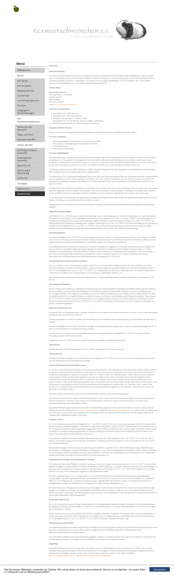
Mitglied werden (25, 90)
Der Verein (22, 80)
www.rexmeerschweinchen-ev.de (64, 104)
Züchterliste (23, 95)
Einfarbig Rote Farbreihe (24, 159)
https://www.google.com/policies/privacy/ (62, 556)
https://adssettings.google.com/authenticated (97, 556)
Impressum (23, 188)
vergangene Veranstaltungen (25, 112)
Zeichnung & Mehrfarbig (23, 172)
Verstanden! (160, 569)
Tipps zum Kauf (25, 134)
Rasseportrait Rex (26, 139)
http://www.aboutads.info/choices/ (88, 410)
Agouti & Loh (23, 165)
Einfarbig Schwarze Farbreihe (27, 151)
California (22, 178)
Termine (21, 105)
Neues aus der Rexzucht (24, 128)
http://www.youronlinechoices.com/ (123, 410)
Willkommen (23, 70)
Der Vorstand (24, 85)
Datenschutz (23, 193)
